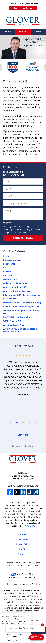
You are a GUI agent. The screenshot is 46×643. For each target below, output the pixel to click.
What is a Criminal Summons (17, 291)
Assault (6, 256)
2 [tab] (17, 423)
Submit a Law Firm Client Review (23, 446)
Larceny (7, 271)
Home (8, 31)
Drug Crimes (9, 263)
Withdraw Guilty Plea (13, 325)
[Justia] (30, 492)
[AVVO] (36, 492)
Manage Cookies (31, 577)
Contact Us (10, 167)
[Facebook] (10, 492)
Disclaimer (23, 539)
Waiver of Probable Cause (15, 283)
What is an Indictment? (14, 287)
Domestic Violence (12, 260)
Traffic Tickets (10, 279)
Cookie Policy (15, 577)
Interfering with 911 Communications (21, 295)
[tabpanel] (23, 374)
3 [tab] (23, 423)
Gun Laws (8, 275)
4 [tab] (29, 423)
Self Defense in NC (12, 321)
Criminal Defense (14, 251)
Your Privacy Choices (26, 574)
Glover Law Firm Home (23, 20)
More (38, 31)
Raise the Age (9, 298)
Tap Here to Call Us (23, 8)
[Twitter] (17, 492)
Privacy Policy (23, 544)
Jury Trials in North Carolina (17, 317)
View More (23, 435)
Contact (23, 31)
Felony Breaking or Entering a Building (22, 302)
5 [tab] (35, 423)
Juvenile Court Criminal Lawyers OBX (21, 306)
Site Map (23, 549)
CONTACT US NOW (23, 238)
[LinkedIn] (23, 492)
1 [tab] (11, 423)
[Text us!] (36, 638)
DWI (5, 267)
